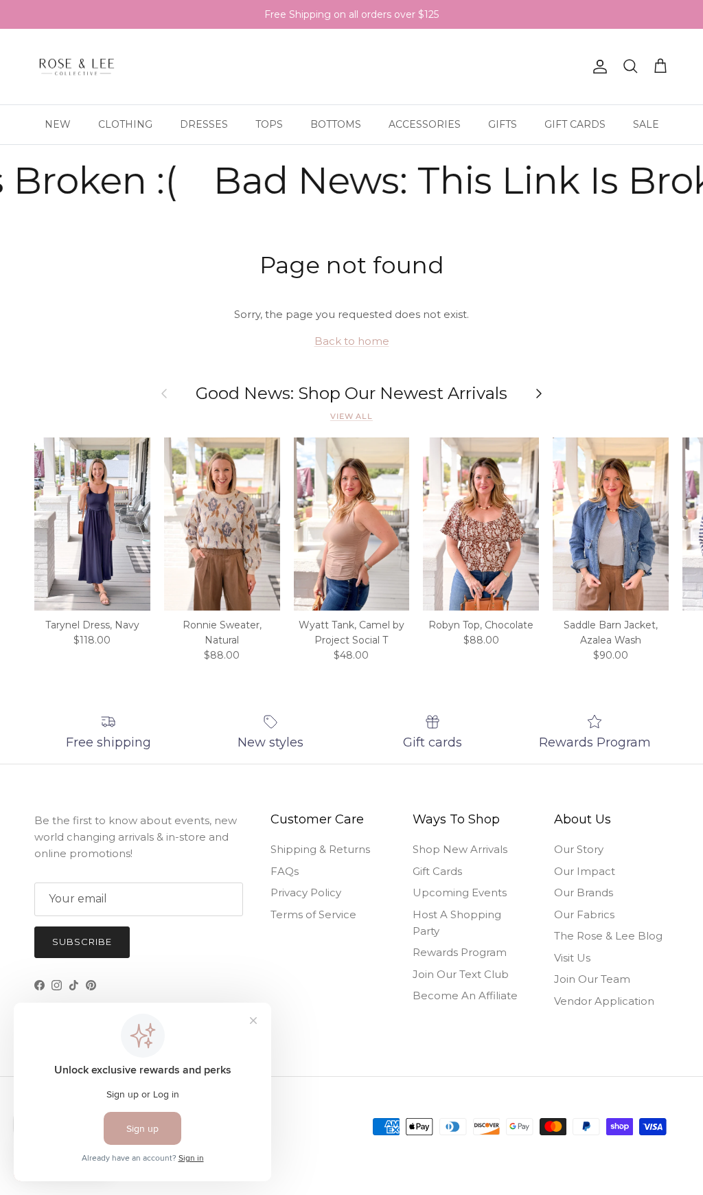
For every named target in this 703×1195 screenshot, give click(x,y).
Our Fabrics (584, 914)
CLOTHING (125, 124)
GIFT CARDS (575, 124)
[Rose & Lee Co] (77, 67)
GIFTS (502, 124)
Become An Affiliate (465, 995)
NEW (58, 124)
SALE (646, 124)
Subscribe (82, 941)
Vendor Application (604, 1001)
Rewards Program (460, 952)
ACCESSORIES (425, 124)
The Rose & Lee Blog (608, 935)
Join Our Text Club (461, 974)
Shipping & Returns (320, 849)
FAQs (284, 871)
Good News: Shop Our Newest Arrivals (351, 393)
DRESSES (204, 124)
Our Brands (583, 892)
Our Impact (584, 871)
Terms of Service (313, 914)
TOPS (269, 124)
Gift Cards (437, 871)
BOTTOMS (335, 124)
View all (351, 416)
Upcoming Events (460, 892)
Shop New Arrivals (460, 849)
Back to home (351, 341)
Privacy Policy (305, 892)
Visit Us (572, 957)
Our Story (578, 849)
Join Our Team (592, 979)
